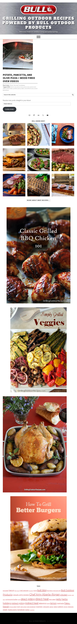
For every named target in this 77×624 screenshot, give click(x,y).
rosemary (39, 607)
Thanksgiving (12, 610)
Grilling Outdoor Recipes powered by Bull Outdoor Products (38, 23)
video (22, 88)
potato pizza (17, 88)
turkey (27, 610)
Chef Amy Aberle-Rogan (44, 594)
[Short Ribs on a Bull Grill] (14, 196)
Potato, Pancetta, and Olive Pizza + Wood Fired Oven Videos (19, 78)
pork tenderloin (31, 606)
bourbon (31, 590)
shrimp (66, 606)
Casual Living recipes (21, 595)
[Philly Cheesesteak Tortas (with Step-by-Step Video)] (14, 170)
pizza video (9, 88)
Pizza (11, 85)
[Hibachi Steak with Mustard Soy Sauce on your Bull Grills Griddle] (38, 145)
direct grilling (28, 599)
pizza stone (13, 606)
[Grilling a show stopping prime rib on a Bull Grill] (63, 170)
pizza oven (26, 87)
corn (19, 599)
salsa (55, 606)
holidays (7, 603)
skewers (71, 607)
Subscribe (9, 109)
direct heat (42, 599)
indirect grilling (18, 603)
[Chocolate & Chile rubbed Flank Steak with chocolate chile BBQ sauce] (38, 196)
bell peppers (24, 590)
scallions (60, 607)
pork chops (23, 606)
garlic (58, 599)
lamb (48, 603)
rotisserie (46, 607)
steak (5, 610)
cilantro (69, 595)
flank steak (52, 599)
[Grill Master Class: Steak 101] (63, 196)
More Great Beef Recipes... (38, 200)
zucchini (32, 610)
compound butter (11, 599)
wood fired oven (29, 88)
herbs (65, 599)
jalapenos (42, 603)
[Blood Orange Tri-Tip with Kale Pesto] (38, 170)
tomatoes (21, 610)
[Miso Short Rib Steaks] (63, 145)
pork (18, 607)
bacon (11, 590)
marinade (60, 603)
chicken (63, 595)
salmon (51, 606)
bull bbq (42, 590)
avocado (5, 590)
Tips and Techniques (19, 85)
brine (35, 590)
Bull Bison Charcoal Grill (54, 590)
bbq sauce (17, 590)
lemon (53, 603)
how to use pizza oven (17, 87)
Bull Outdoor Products (37, 621)
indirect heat (31, 603)
